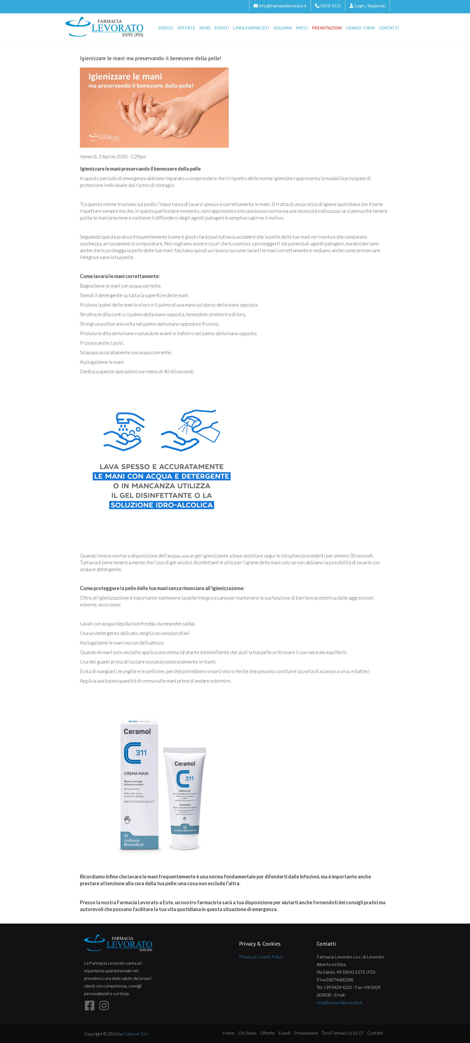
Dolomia (282, 27)
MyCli (302, 27)
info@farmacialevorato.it (283, 5)
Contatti (389, 27)
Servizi (165, 27)
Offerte (186, 27)
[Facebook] (89, 1005)
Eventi (222, 27)
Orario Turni (360, 27)
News (205, 27)
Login (359, 5)
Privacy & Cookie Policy (261, 956)
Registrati (377, 5)
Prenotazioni (327, 27)
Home (228, 1032)
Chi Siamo (247, 1032)
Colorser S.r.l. (136, 1033)
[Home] (104, 27)
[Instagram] (103, 1005)
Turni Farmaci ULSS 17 (342, 1032)
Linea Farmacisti (251, 27)
